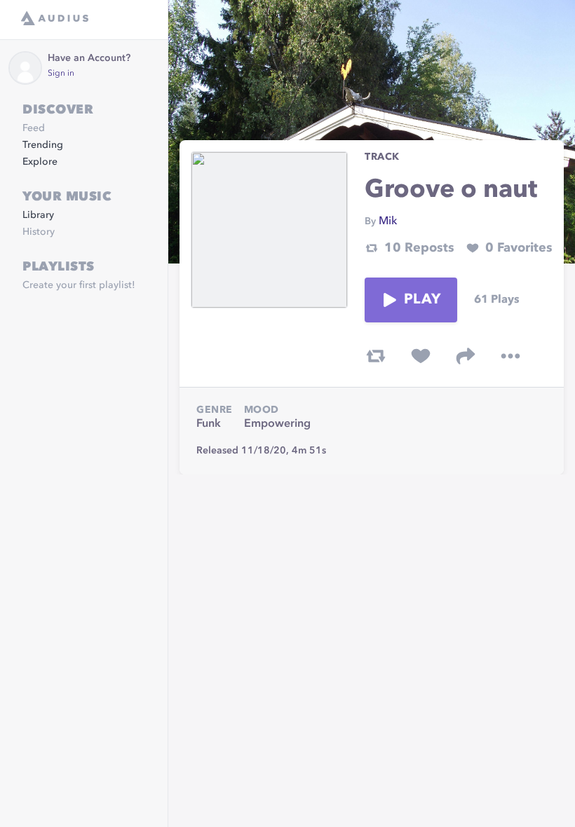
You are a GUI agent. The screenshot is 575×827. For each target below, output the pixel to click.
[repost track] (376, 356)
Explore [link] (40, 162)
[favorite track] (421, 356)
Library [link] (38, 215)
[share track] (465, 356)
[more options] (510, 356)
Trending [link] (42, 145)
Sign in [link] (61, 73)
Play (422, 300)
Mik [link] (388, 221)
